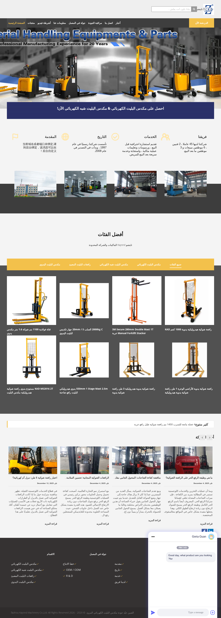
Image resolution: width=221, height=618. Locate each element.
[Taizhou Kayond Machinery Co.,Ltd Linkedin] (210, 531)
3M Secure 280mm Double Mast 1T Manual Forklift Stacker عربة (132, 331)
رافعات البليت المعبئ (22, 575)
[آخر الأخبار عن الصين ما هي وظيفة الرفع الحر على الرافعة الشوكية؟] (188, 460)
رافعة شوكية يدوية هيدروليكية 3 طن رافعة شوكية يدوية (133, 390)
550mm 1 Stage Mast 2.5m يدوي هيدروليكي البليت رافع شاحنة (84, 390)
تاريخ (117, 569)
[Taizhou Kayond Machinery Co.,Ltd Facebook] (204, 531)
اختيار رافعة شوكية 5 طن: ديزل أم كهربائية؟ (35, 477)
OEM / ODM (73, 569)
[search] (194, 9)
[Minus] (153, 537)
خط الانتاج (68, 563)
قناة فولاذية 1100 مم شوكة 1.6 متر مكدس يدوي (29, 331)
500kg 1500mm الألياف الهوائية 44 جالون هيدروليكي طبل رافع (163, 424)
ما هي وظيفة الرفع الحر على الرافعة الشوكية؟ (189, 477)
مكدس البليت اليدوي (22, 582)
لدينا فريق (120, 582)
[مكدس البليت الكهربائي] (110, 68)
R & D (69, 575)
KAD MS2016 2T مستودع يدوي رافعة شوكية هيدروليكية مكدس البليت (30, 390)
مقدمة (118, 563)
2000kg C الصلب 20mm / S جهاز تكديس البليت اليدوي (81, 331)
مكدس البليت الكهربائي (23, 563)
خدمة (117, 575)
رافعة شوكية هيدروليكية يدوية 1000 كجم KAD (188, 329)
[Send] (153, 612)
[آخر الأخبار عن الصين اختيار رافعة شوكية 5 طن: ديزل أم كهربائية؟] (32, 460)
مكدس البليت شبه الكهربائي (26, 569)
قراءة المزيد (51, 523)
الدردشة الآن (201, 22)
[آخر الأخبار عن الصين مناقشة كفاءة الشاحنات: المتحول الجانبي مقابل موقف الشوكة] (136, 460)
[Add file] (212, 612)
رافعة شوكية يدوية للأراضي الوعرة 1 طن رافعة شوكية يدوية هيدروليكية (189, 390)
